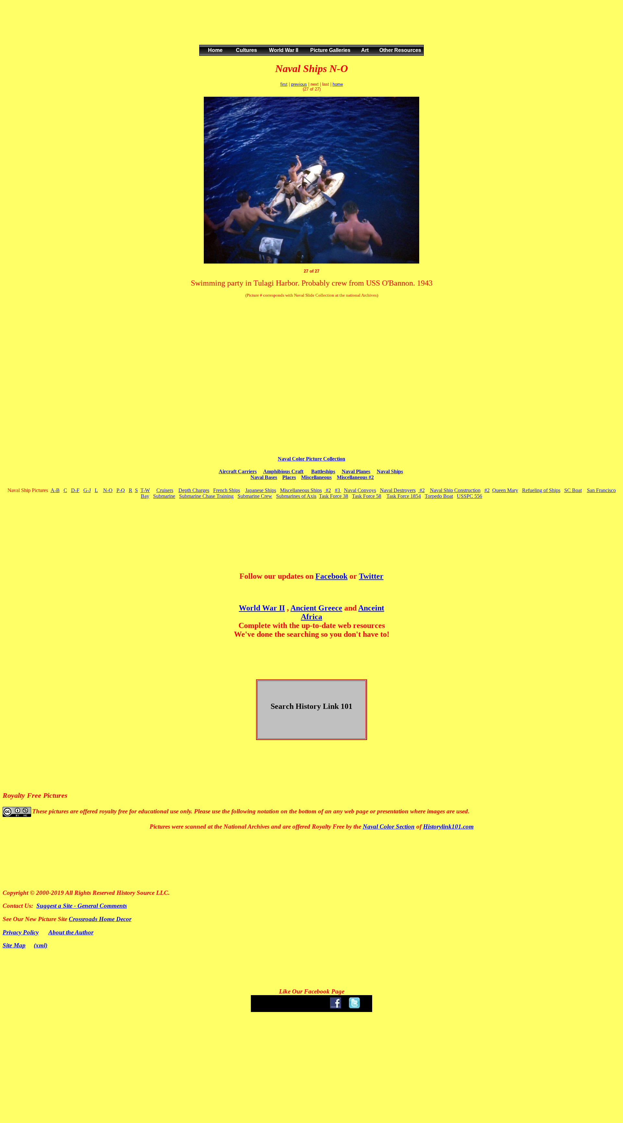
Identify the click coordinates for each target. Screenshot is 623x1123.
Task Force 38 (333, 496)
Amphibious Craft (283, 471)
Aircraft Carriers (238, 471)
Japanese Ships (260, 490)
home (338, 84)
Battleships (323, 471)
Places (289, 477)
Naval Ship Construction (455, 490)
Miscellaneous (316, 477)
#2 (327, 490)
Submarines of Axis (296, 496)
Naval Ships (390, 471)
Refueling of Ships (541, 490)
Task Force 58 (366, 496)
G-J (87, 490)
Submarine (164, 496)
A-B (55, 490)
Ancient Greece (316, 608)
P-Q (120, 490)
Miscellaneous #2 (355, 477)
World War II (262, 608)
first (283, 84)
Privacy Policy (21, 932)
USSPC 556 (469, 496)
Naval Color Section (389, 826)
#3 (338, 490)
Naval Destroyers (398, 490)
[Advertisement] (310, 28)
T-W (145, 490)
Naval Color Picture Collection (311, 459)
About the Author (70, 932)
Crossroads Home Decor (100, 919)
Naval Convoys (360, 490)
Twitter (371, 576)
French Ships (226, 490)
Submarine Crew (255, 496)
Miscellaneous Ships (301, 490)
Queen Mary (505, 490)
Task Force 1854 (403, 496)
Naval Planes (356, 471)
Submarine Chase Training (206, 496)
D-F (75, 490)
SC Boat (573, 490)
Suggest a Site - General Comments (81, 905)
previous (299, 84)
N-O (108, 490)
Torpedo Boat (439, 496)
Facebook (331, 576)
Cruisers (164, 490)
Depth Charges (193, 490)
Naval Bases (263, 477)
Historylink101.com (448, 826)
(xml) (40, 945)
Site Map (14, 945)
